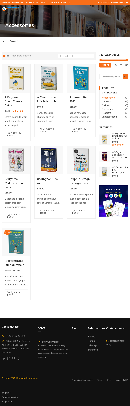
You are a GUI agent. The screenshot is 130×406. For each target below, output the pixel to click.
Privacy (92, 336)
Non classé (107, 109)
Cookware (107, 101)
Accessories (108, 97)
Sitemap (92, 345)
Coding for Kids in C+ (47, 181)
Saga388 (6, 392)
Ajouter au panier (14, 133)
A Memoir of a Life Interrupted (47, 99)
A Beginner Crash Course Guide (13, 101)
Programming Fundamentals (14, 263)
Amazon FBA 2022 (78, 99)
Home (4, 41)
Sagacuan (7, 401)
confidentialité (122, 380)
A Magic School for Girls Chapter (119, 155)
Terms (91, 341)
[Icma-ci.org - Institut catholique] (11, 9)
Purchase (93, 349)
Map (109, 380)
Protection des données (82, 380)
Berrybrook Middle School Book (14, 183)
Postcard (106, 113)
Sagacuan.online (10, 397)
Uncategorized (109, 116)
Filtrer (105, 65)
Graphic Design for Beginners (80, 181)
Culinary (106, 105)
